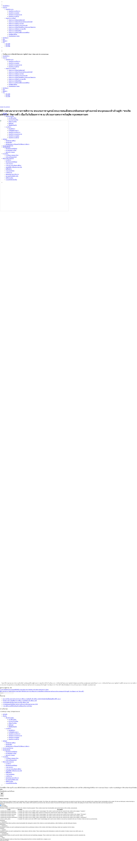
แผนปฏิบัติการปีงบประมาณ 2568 (14, 770)
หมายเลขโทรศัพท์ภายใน (12, 779)
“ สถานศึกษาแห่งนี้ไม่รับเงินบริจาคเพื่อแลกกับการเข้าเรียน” (17, 706)
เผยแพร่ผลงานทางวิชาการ (12, 777)
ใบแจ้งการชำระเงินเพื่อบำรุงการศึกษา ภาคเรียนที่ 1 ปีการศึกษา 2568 (20, 700)
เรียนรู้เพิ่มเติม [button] (3, 791)
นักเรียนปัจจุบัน (6, 749)
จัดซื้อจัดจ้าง (9, 772)
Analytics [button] (2, 828)
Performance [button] (3, 824)
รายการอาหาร (9, 767)
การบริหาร (8, 728)
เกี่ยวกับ (5, 716)
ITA (4, 42)
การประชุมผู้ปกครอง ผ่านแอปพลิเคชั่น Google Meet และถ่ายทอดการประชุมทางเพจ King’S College (24, 689)
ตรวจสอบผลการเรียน (11, 753)
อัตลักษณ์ (11, 725)
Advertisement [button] (3, 832)
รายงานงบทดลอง (10, 774)
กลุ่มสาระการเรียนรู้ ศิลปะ (15, 30)
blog (4, 39)
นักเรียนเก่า (5, 37)
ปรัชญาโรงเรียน (13, 723)
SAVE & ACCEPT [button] (4, 840)
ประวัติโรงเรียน (12, 118)
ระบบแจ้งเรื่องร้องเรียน (11, 783)
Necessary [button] (2, 804)
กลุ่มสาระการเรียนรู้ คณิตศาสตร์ (17, 20)
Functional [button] (2, 820)
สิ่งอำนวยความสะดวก (8, 761)
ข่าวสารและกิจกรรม (8, 748)
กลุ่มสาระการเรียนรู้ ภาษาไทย (16, 23)
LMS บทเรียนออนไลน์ (11, 760)
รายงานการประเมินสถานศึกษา (13, 769)
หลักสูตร (5, 741)
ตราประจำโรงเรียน (13, 119)
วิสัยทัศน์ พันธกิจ (13, 726)
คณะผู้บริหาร (6, 5)
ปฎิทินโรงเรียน (9, 781)
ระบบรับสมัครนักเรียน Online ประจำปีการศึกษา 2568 (16, 702)
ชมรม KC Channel (10, 755)
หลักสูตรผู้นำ (9, 744)
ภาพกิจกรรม (9, 776)
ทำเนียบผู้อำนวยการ (14, 732)
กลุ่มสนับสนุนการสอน (14, 36)
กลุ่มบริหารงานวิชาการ (14, 11)
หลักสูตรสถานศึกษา (11, 742)
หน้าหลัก (5, 714)
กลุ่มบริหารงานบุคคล (14, 12)
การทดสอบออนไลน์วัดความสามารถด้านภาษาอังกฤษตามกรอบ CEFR (20, 704)
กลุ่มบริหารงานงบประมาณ (15, 14)
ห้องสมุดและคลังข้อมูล (11, 751)
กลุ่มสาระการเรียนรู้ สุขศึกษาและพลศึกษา (19, 32)
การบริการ (8, 763)
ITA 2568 (8, 46)
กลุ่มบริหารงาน (9, 9)
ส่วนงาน (5, 7)
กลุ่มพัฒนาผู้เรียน (13, 34)
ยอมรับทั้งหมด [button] (10, 791)
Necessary (4, 805)
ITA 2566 (8, 43)
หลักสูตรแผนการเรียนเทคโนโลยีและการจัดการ (17, 746)
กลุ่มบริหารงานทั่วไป (14, 16)
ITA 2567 (8, 45)
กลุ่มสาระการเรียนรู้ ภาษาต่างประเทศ (18, 25)
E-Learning (5, 756)
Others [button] (1, 836)
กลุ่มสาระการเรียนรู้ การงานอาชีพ (17, 28)
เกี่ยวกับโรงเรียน (10, 717)
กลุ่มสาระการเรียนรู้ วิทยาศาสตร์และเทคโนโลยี (20, 21)
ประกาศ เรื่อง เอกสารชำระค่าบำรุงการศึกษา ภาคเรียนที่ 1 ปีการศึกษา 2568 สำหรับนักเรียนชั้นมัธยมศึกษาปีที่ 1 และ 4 (32, 698)
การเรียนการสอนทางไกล (12, 758)
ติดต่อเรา (5, 40)
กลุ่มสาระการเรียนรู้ (11, 18)
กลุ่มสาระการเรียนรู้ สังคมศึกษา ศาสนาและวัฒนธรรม (22, 27)
